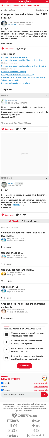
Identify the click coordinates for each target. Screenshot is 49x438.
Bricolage (6, 390)
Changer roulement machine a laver (15, 83)
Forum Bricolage (19, 5)
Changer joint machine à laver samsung (17, 74)
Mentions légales (31, 408)
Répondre (15, 221)
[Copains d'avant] (12, 430)
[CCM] (36, 420)
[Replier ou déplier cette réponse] (47, 95)
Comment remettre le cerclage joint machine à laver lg (23, 77)
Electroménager (33, 5)
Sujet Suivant (41, 10)
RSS (18, 406)
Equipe (19, 404)
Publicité (37, 404)
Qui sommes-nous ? (9, 404)
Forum (8, 5)
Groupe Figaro (42, 408)
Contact (43, 404)
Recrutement (25, 406)
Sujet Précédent (9, 10)
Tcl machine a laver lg (10, 80)
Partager (22, 49)
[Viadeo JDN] (36, 430)
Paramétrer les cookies (10, 408)
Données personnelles (37, 406)
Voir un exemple (41, 383)
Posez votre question (32, 221)
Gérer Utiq (21, 408)
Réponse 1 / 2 (6, 95)
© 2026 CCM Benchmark (24, 410)
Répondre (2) (9, 49)
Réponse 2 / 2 (6, 178)
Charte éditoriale (27, 404)
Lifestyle (6, 383)
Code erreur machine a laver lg (13, 72)
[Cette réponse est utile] (17, 129)
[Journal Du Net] (12, 425)
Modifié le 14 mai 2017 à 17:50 (17, 103)
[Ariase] (12, 435)
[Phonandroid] (36, 435)
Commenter (9, 129)
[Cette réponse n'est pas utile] (24, 129)
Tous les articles (10, 406)
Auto (5, 387)
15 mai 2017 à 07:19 (24, 24)
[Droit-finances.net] (36, 425)
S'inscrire (24, 366)
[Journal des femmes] (12, 420)
